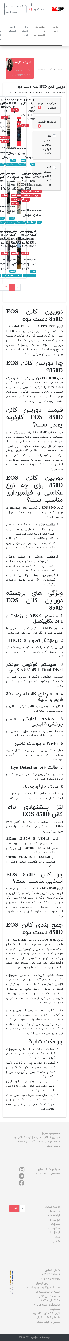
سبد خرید (11, 12)
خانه (60, 69)
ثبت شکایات (55, 1239)
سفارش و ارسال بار (54, 1231)
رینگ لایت (53, 1146)
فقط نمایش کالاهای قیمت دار (46, 176)
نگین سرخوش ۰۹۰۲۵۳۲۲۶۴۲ (21, 73)
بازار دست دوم (25, 31)
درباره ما (55, 1211)
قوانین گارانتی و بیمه (47, 1137)
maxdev (24, 1337)
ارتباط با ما (53, 1215)
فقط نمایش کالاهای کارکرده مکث (46, 145)
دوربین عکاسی (44, 69)
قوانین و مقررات (55, 1222)
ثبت (14, 1208)
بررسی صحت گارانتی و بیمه (34, 1142)
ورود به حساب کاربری (18, 6)
